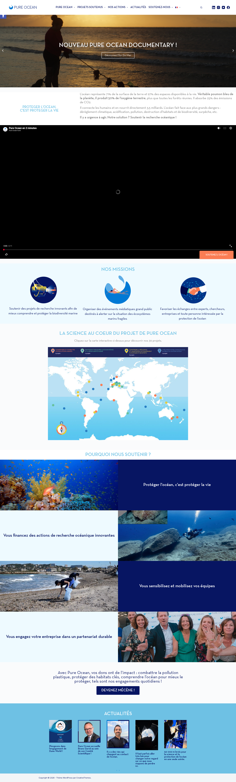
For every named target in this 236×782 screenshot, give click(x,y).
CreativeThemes (83, 778)
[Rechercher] (201, 7)
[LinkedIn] (213, 7)
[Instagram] (218, 7)
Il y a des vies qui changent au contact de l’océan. (117, 754)
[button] (3, 15)
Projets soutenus (90, 7)
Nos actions (116, 7)
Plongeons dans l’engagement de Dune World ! (57, 748)
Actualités (138, 7)
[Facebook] (228, 7)
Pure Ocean (64, 7)
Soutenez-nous (159, 7)
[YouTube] (223, 7)
